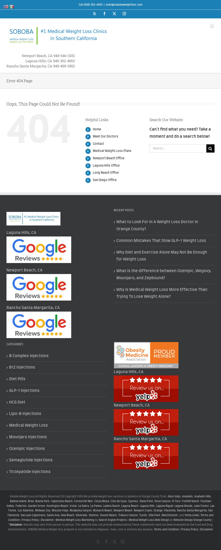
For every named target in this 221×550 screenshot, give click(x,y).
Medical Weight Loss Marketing (75, 520)
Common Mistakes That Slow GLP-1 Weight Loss (161, 241)
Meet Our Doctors (105, 136)
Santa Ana (53, 515)
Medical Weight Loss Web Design (149, 520)
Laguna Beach (129, 506)
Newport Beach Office (108, 158)
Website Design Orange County (193, 520)
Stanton (93, 515)
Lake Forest (201, 506)
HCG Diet (17, 402)
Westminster (170, 515)
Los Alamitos (26, 510)
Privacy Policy (30, 520)
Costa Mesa (101, 501)
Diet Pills (17, 379)
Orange (158, 510)
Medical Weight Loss (28, 425)
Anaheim (187, 496)
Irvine (73, 506)
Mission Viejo (60, 510)
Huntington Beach (57, 506)
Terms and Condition (166, 529)
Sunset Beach (108, 515)
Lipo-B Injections (25, 414)
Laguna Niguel (164, 506)
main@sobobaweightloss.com (124, 4)
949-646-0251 (64, 55)
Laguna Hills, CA (38, 60)
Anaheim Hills (202, 496)
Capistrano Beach (62, 501)
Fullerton (21, 506)
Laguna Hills (147, 506)
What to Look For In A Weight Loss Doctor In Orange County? (157, 225)
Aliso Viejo (174, 496)
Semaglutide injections (31, 460)
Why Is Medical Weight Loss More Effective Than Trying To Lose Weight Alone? (161, 293)
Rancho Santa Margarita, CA (29, 66)
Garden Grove (36, 506)
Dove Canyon (162, 501)
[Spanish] (11, 7)
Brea (31, 501)
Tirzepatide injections (30, 472)
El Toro (176, 501)
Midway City (42, 510)
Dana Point (146, 501)
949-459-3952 (64, 66)
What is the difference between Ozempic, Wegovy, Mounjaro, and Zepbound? (163, 274)
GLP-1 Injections (24, 391)
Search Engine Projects (113, 520)
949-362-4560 (64, 60)
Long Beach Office (106, 172)
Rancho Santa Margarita (192, 510)
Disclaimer (47, 520)
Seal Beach (67, 515)
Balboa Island (18, 501)
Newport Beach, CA (37, 55)
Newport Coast (143, 510)
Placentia (169, 510)
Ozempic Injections (27, 449)
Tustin (143, 515)
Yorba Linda (192, 515)
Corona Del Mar (83, 501)
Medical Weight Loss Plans (112, 151)
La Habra (83, 506)
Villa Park (154, 515)
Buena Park (42, 501)
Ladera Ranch (111, 506)
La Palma (96, 506)
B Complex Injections (29, 356)
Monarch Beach (102, 510)
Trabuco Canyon (128, 515)
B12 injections (22, 367)
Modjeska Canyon (81, 510)
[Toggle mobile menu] (212, 26)
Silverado (81, 515)
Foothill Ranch (190, 501)
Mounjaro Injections (28, 437)
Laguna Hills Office (106, 165)
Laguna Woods (184, 506)
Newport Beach (123, 510)
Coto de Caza (118, 501)
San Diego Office (105, 180)
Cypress (133, 501)
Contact (98, 143)
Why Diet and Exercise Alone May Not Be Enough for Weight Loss (161, 256)
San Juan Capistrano (33, 515)
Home (97, 129)
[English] (6, 7)
